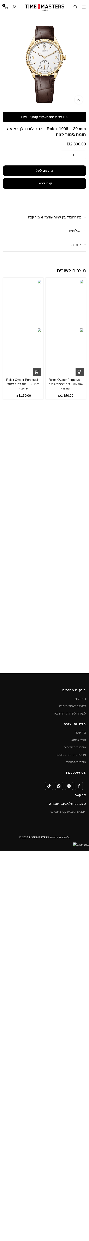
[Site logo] (44, 7)
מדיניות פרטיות (76, 762)
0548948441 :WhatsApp (68, 812)
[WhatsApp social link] (59, 786)
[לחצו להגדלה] (79, 100)
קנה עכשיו (44, 183)
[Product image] (66, 352)
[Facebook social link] (79, 786)
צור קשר (80, 732)
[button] (80, 372)
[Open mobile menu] (84, 7)
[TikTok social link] (49, 786)
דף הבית (80, 698)
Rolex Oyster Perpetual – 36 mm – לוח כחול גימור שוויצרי (23, 384)
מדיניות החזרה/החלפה (71, 755)
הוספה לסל (44, 170)
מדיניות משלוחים (75, 747)
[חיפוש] (75, 7)
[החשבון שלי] (14, 7)
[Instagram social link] (69, 786)
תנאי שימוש (78, 740)
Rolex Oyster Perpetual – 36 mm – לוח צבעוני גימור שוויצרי (66, 384)
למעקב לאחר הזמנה (72, 706)
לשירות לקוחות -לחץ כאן (70, 713)
